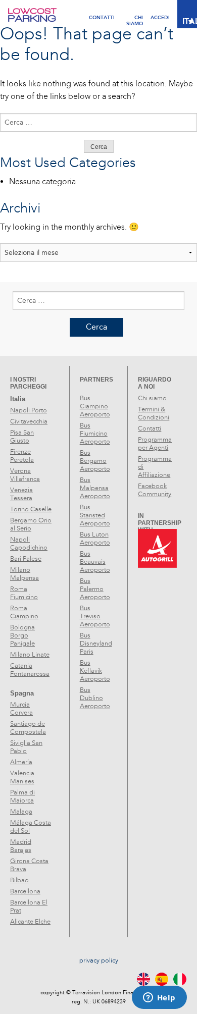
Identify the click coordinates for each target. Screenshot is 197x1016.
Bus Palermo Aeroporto (95, 589)
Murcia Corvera (21, 709)
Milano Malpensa (24, 574)
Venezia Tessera (21, 494)
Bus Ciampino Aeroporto (95, 406)
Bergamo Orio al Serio (31, 524)
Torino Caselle (31, 509)
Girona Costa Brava (29, 865)
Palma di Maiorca (22, 796)
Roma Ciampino (24, 612)
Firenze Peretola (22, 456)
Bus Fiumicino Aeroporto (95, 433)
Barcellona (25, 891)
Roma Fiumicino (24, 593)
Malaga (21, 812)
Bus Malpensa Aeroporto (95, 488)
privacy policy (98, 960)
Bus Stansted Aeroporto (95, 515)
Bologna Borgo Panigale (22, 635)
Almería (21, 762)
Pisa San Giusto (22, 437)
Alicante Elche (30, 922)
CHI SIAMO (134, 17)
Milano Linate (30, 655)
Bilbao (19, 880)
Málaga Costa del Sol (30, 827)
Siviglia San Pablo (26, 747)
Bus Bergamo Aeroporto (95, 461)
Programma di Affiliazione (155, 467)
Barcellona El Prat (28, 906)
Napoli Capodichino (28, 544)
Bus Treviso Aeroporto (95, 616)
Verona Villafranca (25, 475)
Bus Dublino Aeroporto (95, 698)
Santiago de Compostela (28, 728)
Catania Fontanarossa (30, 670)
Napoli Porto (28, 410)
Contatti (102, 17)
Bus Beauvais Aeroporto (95, 562)
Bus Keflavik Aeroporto (95, 671)
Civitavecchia (28, 421)
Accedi (160, 17)
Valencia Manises (22, 777)
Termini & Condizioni (153, 413)
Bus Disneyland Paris (96, 643)
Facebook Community (154, 490)
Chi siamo (152, 398)
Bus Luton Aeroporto (95, 538)
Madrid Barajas (20, 846)
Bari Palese (25, 559)
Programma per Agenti (155, 444)
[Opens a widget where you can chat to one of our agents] (159, 998)
